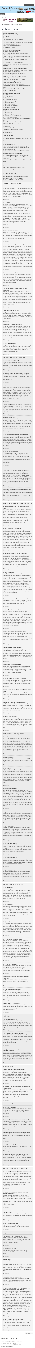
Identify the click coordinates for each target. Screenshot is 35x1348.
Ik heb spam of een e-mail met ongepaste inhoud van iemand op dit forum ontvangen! (17, 131)
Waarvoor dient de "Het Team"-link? (11, 123)
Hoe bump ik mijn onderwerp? (9, 90)
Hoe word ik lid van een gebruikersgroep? (12, 115)
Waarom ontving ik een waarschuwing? (12, 82)
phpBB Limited (23, 1266)
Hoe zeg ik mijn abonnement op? (10, 163)
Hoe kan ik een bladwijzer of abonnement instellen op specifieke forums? (17, 160)
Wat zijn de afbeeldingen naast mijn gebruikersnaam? (15, 59)
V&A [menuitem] (1, 14)
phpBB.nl (13, 1343)
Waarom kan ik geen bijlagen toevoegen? (12, 81)
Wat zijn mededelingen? (8, 102)
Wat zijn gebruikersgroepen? (9, 114)
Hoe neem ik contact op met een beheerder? (13, 179)
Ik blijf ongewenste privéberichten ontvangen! (13, 129)
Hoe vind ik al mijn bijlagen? (9, 169)
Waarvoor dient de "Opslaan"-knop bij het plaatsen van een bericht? (16, 86)
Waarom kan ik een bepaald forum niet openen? (14, 79)
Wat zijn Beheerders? (7, 111)
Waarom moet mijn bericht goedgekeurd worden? (14, 88)
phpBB (7, 1341)
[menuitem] (2, 1346)
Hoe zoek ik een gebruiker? (9, 149)
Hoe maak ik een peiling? (8, 74)
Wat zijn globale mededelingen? (10, 101)
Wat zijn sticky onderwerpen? (9, 104)
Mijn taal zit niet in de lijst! (8, 58)
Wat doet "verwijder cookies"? (9, 47)
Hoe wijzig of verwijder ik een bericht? (11, 71)
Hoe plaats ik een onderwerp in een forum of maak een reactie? (17, 70)
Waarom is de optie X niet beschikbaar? (12, 175)
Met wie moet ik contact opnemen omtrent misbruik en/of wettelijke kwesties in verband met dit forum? (15, 177)
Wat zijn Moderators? (7, 112)
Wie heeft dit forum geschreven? (10, 173)
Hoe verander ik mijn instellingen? (10, 51)
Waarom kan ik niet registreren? (10, 38)
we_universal (5, 1344)
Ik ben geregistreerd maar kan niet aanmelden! (13, 39)
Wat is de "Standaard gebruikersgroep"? (12, 121)
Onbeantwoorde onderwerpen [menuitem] (26, 5)
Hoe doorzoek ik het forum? (9, 144)
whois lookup (8, 1296)
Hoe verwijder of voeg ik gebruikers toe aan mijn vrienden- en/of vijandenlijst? (17, 139)
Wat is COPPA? (6, 36)
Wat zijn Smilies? (6, 98)
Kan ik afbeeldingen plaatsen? (10, 99)
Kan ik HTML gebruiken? (8, 96)
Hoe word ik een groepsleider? (10, 117)
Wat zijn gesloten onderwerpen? (10, 105)
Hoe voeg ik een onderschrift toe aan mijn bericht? (14, 73)
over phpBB (24, 1269)
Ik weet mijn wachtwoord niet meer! (11, 44)
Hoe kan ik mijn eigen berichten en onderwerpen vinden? (16, 150)
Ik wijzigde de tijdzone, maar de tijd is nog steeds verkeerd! (16, 56)
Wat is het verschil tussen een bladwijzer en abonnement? (16, 155)
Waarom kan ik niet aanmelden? (10, 41)
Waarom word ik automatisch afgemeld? (12, 45)
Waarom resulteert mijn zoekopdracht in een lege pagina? (16, 147)
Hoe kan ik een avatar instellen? (10, 61)
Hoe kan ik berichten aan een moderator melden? (14, 84)
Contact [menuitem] (12, 1338)
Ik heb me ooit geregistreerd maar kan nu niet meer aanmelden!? (17, 42)
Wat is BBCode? (6, 94)
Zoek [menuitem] (3, 14)
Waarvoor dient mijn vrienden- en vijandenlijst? (13, 137)
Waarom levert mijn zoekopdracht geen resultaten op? (15, 146)
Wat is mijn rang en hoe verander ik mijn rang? (13, 62)
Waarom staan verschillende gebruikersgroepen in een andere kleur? (17, 119)
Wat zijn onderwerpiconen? (9, 107)
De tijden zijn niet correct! (8, 54)
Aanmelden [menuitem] (26, 2)
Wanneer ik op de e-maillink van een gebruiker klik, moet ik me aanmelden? (17, 65)
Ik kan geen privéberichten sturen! (10, 127)
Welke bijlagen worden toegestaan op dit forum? (14, 167)
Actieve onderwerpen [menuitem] (31, 5)
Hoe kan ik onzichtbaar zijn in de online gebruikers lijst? (15, 53)
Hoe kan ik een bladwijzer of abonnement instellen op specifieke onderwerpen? (17, 157)
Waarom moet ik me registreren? (10, 34)
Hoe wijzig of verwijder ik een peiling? (11, 78)
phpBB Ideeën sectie (18, 1281)
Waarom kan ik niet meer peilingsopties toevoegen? (15, 76)
